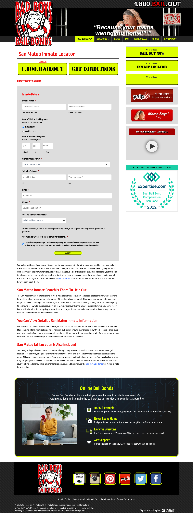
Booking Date (30, 131)
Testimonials (140, 39)
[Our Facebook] (156, 479)
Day (36, 152)
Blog (113, 499)
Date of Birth (30, 127)
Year (47, 152)
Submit (68, 253)
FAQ (127, 39)
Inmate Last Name (75, 113)
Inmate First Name (29, 113)
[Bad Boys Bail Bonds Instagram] (95, 479)
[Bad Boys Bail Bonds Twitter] (141, 479)
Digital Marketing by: (150, 510)
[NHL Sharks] (79, 479)
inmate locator (64, 278)
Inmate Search (79, 499)
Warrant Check (93, 499)
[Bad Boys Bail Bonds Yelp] (125, 479)
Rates (117, 39)
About (60, 499)
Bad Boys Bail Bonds (94, 364)
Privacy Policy (123, 499)
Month (25, 152)
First (24, 183)
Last (69, 183)
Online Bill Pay (84, 39)
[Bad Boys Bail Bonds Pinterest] (110, 479)
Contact (68, 499)
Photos (155, 39)
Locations (103, 39)
